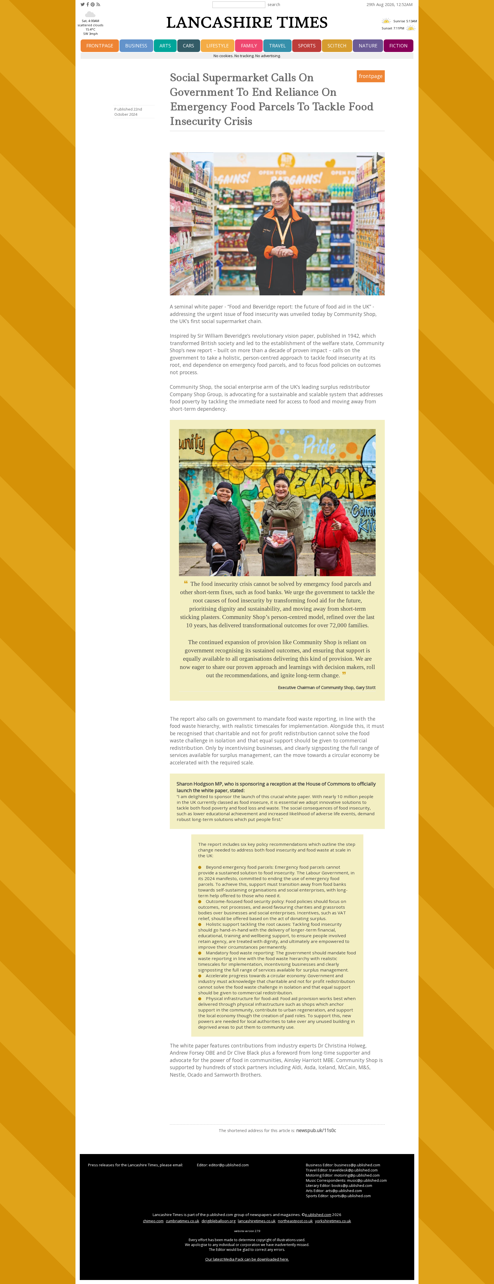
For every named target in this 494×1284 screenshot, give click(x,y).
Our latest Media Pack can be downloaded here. (247, 1259)
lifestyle (217, 46)
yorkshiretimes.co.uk (333, 1220)
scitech (337, 46)
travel (277, 46)
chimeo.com (153, 1220)
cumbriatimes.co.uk (182, 1220)
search (274, 4)
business (136, 46)
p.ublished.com (318, 1214)
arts (165, 46)
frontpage (99, 46)
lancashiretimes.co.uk (257, 1220)
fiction (398, 46)
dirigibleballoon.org (219, 1220)
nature (368, 46)
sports (307, 46)
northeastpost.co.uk (295, 1220)
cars (188, 46)
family (249, 46)
